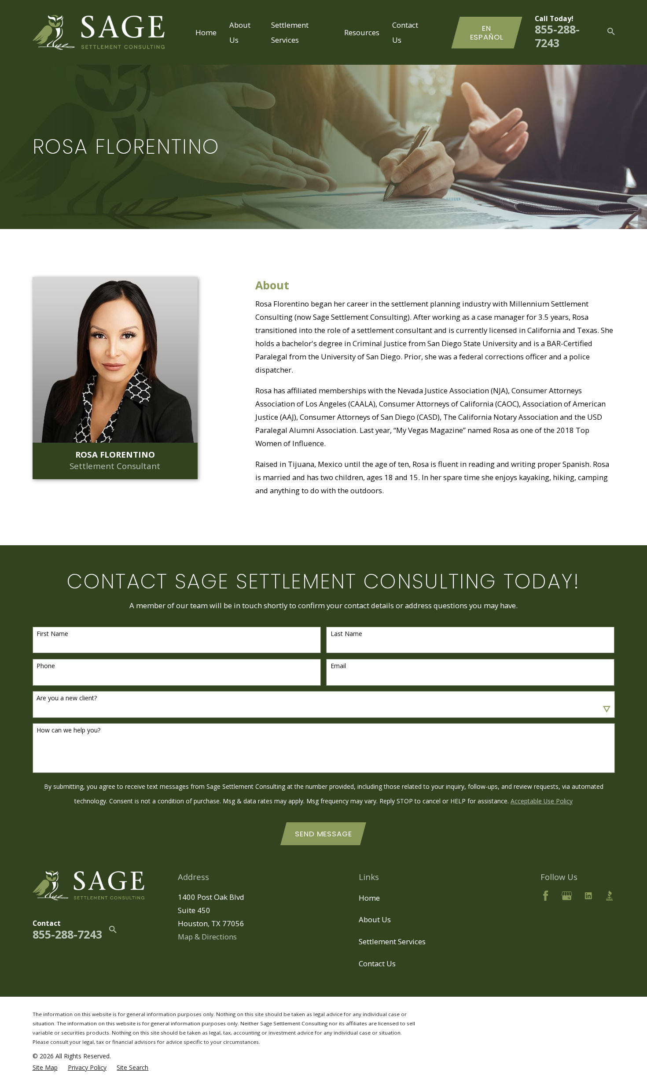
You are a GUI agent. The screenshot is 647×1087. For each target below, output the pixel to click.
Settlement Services (392, 941)
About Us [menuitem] (239, 32)
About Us (375, 919)
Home (369, 898)
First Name (52, 634)
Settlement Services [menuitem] (290, 32)
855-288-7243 (557, 36)
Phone (46, 666)
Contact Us (377, 963)
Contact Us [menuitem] (405, 32)
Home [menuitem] (206, 32)
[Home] (99, 32)
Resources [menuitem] (361, 32)
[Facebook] (545, 896)
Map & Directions (207, 937)
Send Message (323, 833)
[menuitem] (45, 1067)
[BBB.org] (609, 896)
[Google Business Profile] (567, 896)
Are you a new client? (67, 698)
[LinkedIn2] (588, 896)
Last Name (346, 634)
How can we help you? (68, 730)
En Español (487, 32)
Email (338, 666)
